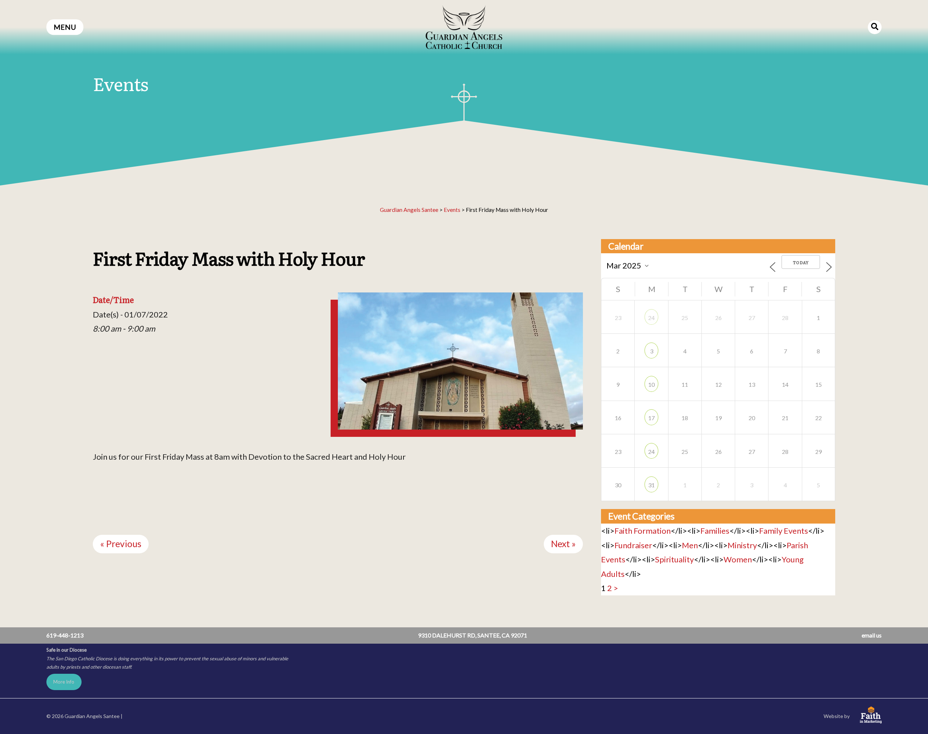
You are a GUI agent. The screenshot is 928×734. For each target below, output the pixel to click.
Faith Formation (642, 531)
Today (801, 262)
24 (651, 317)
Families (714, 531)
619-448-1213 (64, 635)
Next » (563, 543)
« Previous (120, 543)
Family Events (783, 531)
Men (690, 545)
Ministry (742, 545)
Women (738, 559)
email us (872, 635)
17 (651, 417)
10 (651, 384)
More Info (63, 682)
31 (651, 484)
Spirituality (674, 559)
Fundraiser (633, 545)
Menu (65, 27)
